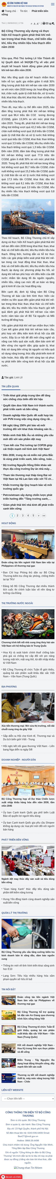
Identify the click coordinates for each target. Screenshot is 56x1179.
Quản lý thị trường (15, 912)
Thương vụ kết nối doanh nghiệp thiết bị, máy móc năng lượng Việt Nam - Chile (35, 1078)
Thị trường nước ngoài (17, 603)
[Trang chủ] (23, 4)
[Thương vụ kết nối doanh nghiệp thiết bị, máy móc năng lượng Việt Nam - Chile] (9, 1078)
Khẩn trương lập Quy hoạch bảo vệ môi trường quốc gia (27, 487)
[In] (44, 23)
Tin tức (24, 11)
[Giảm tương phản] (53, 23)
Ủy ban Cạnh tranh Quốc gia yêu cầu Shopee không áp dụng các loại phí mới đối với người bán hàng (28, 826)
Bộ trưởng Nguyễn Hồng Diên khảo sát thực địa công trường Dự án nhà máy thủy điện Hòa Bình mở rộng (27, 467)
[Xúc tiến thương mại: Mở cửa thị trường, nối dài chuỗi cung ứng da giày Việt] (28, 707)
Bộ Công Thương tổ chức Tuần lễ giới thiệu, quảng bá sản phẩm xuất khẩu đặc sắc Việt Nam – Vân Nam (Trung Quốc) (28, 673)
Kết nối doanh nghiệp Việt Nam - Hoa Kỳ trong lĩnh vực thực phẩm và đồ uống (35, 1048)
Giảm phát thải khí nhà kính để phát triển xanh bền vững (28, 506)
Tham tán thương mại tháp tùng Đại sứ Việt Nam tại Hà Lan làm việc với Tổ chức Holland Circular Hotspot (28, 477)
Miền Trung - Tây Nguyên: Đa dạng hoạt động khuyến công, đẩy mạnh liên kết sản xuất (35, 1063)
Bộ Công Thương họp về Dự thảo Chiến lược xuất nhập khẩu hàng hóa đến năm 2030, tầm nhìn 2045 (28, 802)
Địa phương (9, 686)
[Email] (47, 23)
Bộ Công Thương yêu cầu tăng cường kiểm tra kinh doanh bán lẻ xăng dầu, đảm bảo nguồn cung (28, 955)
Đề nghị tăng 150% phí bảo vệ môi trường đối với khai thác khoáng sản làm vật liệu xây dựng (28, 427)
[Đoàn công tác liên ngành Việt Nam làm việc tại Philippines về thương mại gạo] (28, 544)
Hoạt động (9, 523)
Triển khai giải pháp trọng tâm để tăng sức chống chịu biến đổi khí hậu (26, 397)
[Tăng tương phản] (50, 23)
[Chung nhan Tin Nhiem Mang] (28, 1167)
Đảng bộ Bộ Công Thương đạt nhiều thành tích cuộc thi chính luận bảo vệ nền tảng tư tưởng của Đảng (28, 589)
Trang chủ (10, 11)
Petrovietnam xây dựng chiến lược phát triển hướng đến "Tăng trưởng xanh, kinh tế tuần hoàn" (27, 497)
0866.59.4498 (32, 1140)
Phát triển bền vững (15, 839)
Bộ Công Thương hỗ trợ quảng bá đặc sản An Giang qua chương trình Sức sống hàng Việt (35, 1015)
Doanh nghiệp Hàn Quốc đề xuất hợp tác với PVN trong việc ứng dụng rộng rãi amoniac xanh (28, 417)
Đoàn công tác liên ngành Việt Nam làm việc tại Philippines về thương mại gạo (35, 1000)
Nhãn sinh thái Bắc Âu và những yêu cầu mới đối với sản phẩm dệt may (28, 437)
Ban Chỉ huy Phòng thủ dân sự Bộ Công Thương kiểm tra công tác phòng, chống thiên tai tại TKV (28, 576)
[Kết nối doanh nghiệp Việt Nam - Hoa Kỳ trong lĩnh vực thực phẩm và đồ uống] (9, 1048)
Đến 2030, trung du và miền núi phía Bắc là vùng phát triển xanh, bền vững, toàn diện (28, 457)
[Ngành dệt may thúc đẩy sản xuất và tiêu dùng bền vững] (28, 860)
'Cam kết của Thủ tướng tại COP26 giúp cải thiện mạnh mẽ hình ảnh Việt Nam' (27, 447)
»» (43, 515)
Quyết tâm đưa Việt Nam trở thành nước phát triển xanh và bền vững (28, 407)
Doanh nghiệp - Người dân (19, 759)
